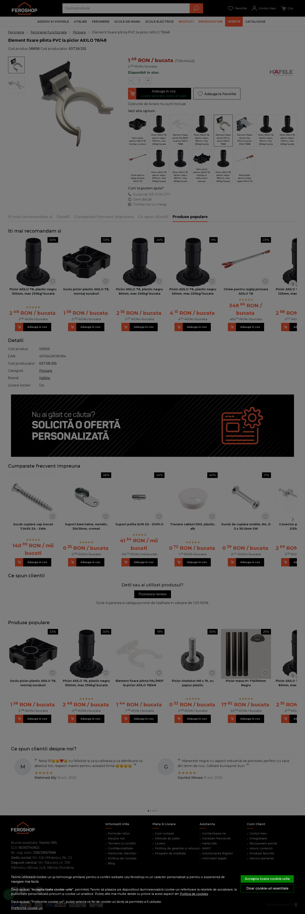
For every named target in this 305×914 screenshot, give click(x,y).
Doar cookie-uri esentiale (267, 888)
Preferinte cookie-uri (27, 908)
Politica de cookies (194, 894)
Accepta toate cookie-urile (267, 879)
